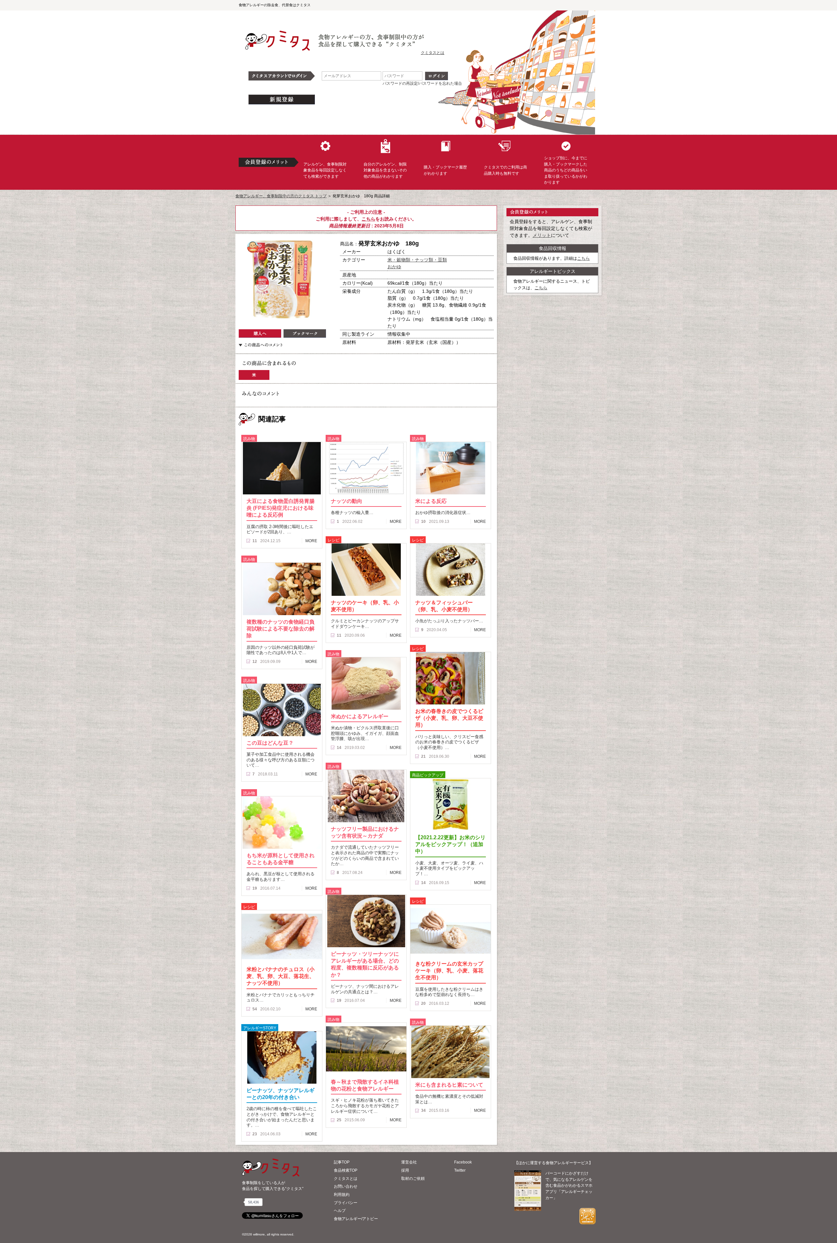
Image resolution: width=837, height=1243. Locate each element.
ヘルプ (340, 1210)
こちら (368, 219)
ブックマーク (304, 333)
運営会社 (409, 1162)
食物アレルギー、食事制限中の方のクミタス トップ (281, 196)
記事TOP (342, 1162)
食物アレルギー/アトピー (356, 1218)
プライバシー (345, 1202)
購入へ (260, 333)
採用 (405, 1170)
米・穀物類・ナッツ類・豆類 (417, 259)
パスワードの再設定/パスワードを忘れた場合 (422, 83)
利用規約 (342, 1194)
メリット (542, 235)
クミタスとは (432, 52)
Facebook (463, 1162)
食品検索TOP (345, 1170)
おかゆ (394, 266)
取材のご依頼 (413, 1178)
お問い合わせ (345, 1186)
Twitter (460, 1170)
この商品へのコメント (260, 345)
